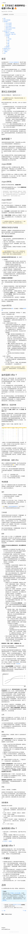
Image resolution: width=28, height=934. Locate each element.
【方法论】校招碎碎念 (14, 62)
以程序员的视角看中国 (13, 506)
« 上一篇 (3, 910)
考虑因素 (7, 35)
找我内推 (4, 900)
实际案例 (7, 46)
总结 (4, 53)
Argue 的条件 (8, 26)
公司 (8, 42)
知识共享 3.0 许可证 (17, 904)
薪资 (8, 40)
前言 (4, 18)
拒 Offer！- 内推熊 (8, 841)
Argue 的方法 (8, 29)
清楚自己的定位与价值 (10, 28)
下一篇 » (24, 910)
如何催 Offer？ (7, 50)
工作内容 (9, 39)
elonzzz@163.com (6, 929)
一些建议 (5, 51)
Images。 (4, 927)
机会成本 (18, 663)
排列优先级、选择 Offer (10, 34)
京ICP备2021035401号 (14, 932)
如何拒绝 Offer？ (7, 48)
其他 (8, 45)
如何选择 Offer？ (7, 31)
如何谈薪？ (6, 21)
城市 (8, 37)
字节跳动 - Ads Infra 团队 (15, 893)
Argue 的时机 (8, 24)
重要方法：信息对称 (9, 32)
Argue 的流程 (8, 23)
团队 (8, 43)
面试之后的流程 (7, 20)
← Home (4, 2)
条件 (12, 308)
